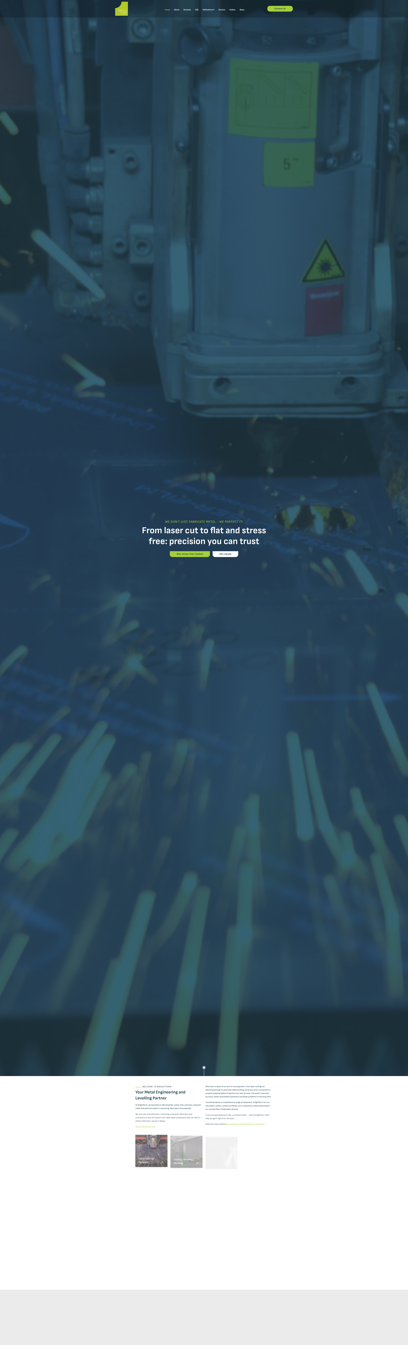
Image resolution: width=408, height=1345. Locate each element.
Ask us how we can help (145, 1126)
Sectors (222, 9)
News (242, 9)
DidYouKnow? (208, 9)
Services (187, 9)
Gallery (232, 9)
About (176, 9)
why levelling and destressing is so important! (245, 1124)
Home (167, 9)
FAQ (196, 9)
